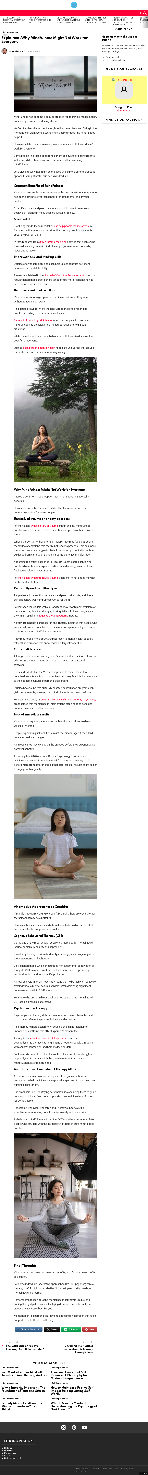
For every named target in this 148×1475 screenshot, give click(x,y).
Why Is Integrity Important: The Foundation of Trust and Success (23, 1389)
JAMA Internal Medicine (52, 241)
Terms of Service (110, 1469)
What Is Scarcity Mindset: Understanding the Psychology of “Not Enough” (74, 1406)
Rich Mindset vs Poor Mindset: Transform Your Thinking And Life (13, 20)
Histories (8, 1448)
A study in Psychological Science (33, 320)
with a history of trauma (44, 525)
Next (146, 22)
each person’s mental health (39, 347)
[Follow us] (140, 13)
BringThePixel (124, 107)
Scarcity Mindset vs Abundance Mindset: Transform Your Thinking (22, 1406)
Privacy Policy (127, 1469)
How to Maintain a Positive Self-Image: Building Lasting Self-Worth (73, 1391)
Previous (1, 22)
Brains (7, 1455)
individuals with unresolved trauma (38, 577)
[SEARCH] (145, 13)
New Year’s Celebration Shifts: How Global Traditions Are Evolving (96, 20)
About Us (95, 1469)
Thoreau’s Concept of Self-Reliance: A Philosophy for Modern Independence (69, 1375)
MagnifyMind (82, 1469)
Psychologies (10, 1453)
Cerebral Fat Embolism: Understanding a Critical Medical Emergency (68, 20)
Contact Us (81, 1471)
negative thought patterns (53, 615)
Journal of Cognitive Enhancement (64, 275)
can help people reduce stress (71, 226)
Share (5, 34)
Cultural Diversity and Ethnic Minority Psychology (68, 699)
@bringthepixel (124, 110)
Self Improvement (11, 1368)
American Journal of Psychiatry (48, 1038)
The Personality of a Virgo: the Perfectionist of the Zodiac (40, 20)
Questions (9, 1450)
